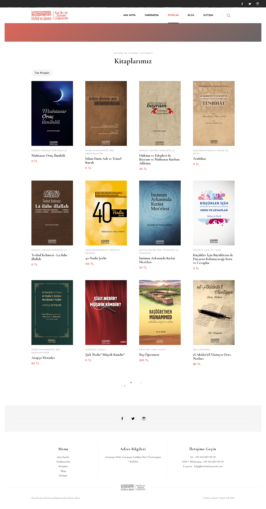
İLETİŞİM (208, 15)
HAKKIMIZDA (152, 15)
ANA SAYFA (129, 15)
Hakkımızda (63, 462)
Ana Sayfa (63, 457)
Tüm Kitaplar (41, 73)
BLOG (191, 15)
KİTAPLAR (173, 15)
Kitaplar (63, 466)
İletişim (63, 476)
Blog (63, 471)
